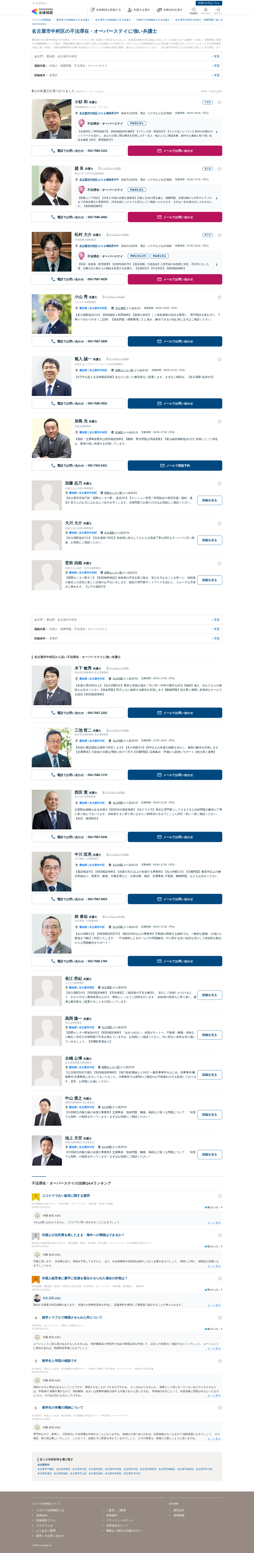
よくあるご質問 (46, 1530)
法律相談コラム (46, 1520)
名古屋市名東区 (113, 1473)
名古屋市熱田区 (185, 1469)
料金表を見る (136, 123)
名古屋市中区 (97, 678)
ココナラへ (41, 3)
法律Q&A (41, 1515)
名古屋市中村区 (88, 113)
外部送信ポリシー (117, 1525)
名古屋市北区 (79, 1469)
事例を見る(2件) (138, 256)
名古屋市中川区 (204, 1469)
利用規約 (111, 1515)
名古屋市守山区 (78, 1473)
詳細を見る (209, 500)
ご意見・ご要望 (116, 1510)
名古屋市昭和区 (148, 1469)
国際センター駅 (124, 370)
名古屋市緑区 (96, 1473)
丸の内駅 (118, 678)
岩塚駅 (119, 432)
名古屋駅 (120, 308)
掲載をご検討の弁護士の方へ (124, 1530)
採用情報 (178, 1515)
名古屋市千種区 (46, 1469)
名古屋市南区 (61, 1473)
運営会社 (178, 1510)
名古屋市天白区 (132, 1473)
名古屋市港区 (45, 1473)
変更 (217, 56)
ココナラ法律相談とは (50, 1510)
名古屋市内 (43, 1464)
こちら (100, 91)
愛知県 (83, 308)
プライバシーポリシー (120, 1520)
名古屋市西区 (86, 987)
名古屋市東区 (63, 1469)
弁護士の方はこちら (209, 3)
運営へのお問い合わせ (50, 1535)
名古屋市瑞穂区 (167, 1469)
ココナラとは (44, 1525)
